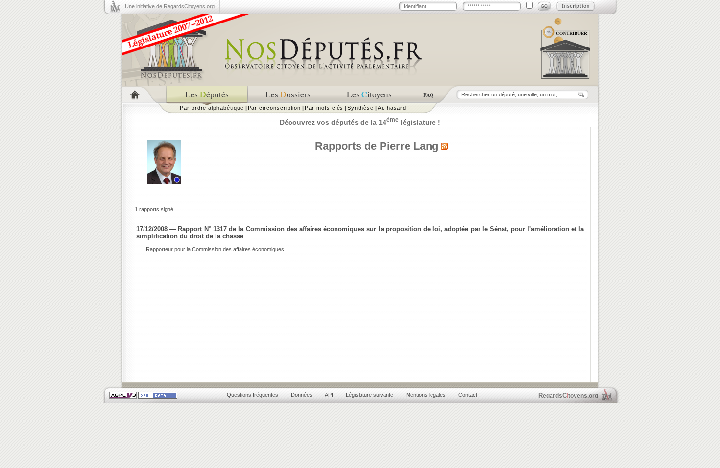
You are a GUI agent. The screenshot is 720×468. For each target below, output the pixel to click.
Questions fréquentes (252, 395)
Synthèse (360, 108)
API (329, 395)
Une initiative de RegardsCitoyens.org (170, 6)
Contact (467, 395)
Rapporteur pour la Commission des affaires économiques (215, 249)
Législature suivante (369, 395)
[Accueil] (144, 94)
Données (301, 395)
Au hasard (392, 108)
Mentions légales (426, 395)
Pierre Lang (409, 146)
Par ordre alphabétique (212, 108)
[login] (544, 6)
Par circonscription (274, 108)
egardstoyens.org (568, 395)
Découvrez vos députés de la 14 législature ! (360, 122)
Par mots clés (324, 108)
